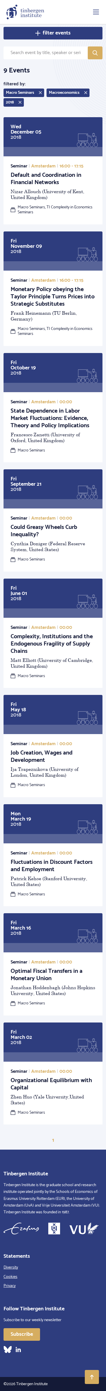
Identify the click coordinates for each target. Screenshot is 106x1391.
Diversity (11, 1267)
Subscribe (22, 1334)
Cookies (10, 1277)
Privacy (10, 1286)
